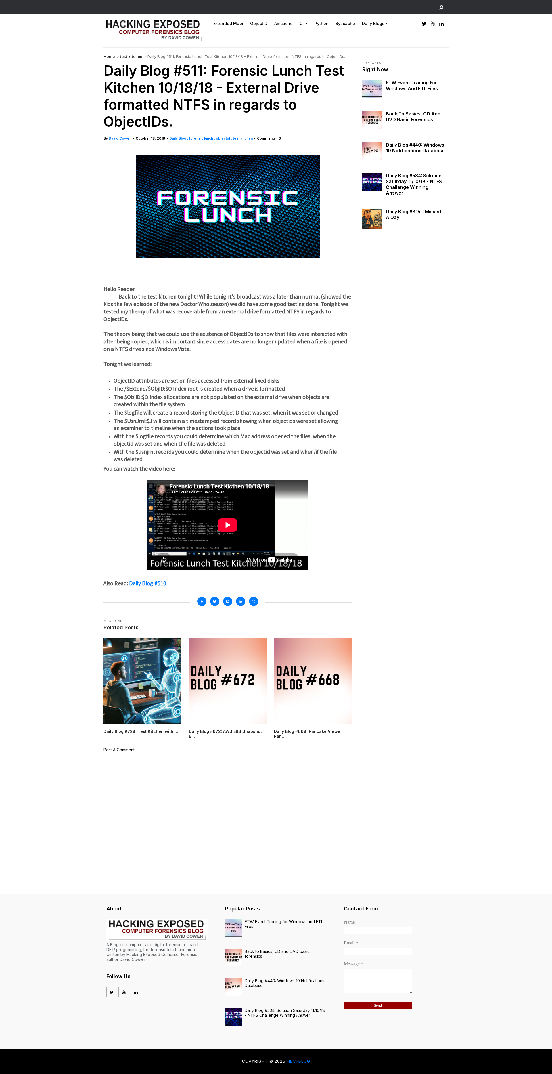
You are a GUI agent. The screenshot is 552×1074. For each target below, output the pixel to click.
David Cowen (120, 138)
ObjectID (258, 23)
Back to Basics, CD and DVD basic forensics (413, 116)
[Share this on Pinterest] (227, 601)
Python (322, 23)
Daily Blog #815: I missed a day (413, 214)
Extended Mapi (228, 23)
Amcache (283, 23)
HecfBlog (298, 1061)
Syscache (345, 23)
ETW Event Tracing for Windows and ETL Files (412, 85)
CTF (304, 23)
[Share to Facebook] (201, 601)
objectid (223, 138)
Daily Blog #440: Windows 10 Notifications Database (415, 147)
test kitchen (131, 56)
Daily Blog (178, 138)
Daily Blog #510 (147, 583)
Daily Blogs (373, 23)
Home (109, 56)
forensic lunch (201, 138)
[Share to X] (214, 601)
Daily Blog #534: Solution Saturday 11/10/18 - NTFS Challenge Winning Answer (414, 184)
